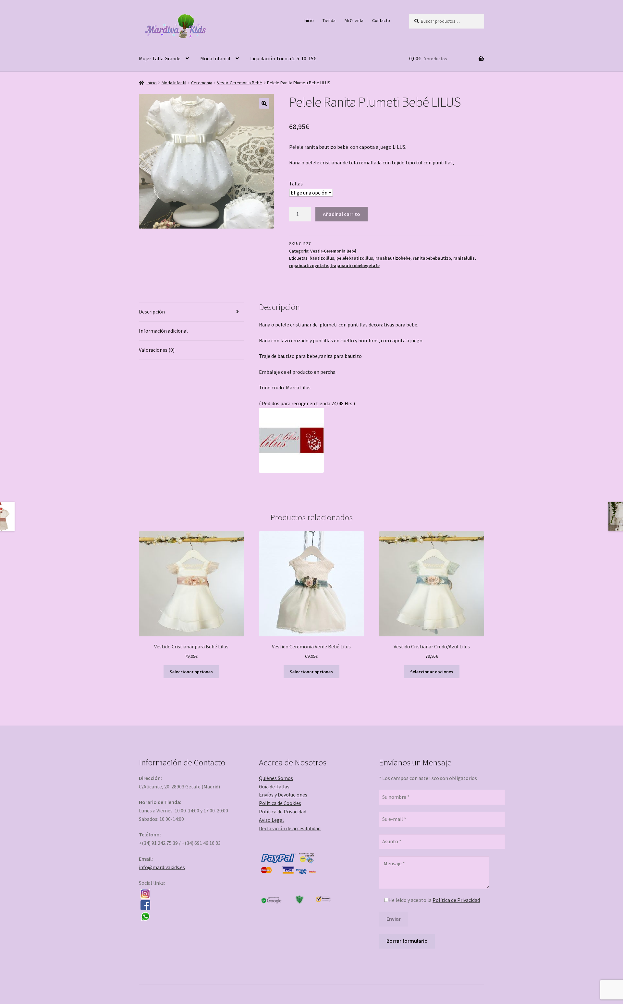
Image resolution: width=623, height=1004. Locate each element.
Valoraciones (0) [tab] (157, 350)
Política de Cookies (280, 803)
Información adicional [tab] (163, 330)
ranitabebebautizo (432, 258)
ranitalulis (464, 258)
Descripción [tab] (152, 311)
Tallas (296, 183)
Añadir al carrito (341, 214)
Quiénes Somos (276, 778)
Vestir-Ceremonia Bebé (239, 83)
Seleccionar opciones (191, 672)
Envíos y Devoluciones (283, 794)
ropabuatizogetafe (308, 265)
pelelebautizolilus (354, 258)
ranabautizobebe (392, 258)
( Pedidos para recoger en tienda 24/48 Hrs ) (307, 403)
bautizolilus (322, 258)
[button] (264, 103)
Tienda (329, 20)
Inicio (309, 20)
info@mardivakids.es (162, 867)
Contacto (381, 20)
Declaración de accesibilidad (290, 828)
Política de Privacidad (282, 811)
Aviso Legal (271, 820)
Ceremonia (201, 83)
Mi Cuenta (354, 20)
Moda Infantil (215, 58)
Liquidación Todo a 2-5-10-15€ (283, 58)
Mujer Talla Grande (159, 58)
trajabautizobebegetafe (355, 265)
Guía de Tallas (274, 786)
